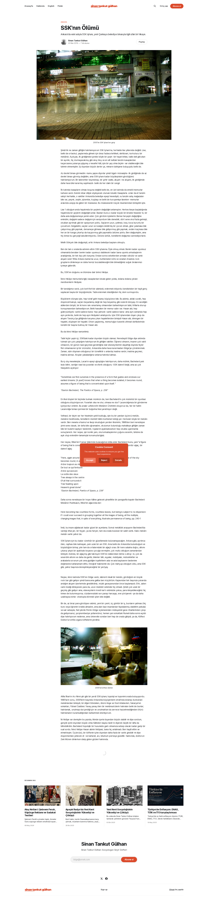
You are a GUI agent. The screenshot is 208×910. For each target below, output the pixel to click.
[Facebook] (106, 878)
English (51, 6)
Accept (89, 460)
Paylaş (142, 42)
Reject (104, 460)
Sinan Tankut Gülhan (78, 40)
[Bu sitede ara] (155, 6)
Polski (60, 6)
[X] (101, 878)
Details (118, 460)
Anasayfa (29, 6)
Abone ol (177, 6)
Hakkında (40, 6)
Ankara (64, 22)
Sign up (104, 889)
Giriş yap (164, 6)
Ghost (172, 889)
